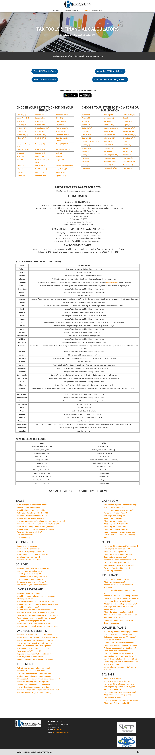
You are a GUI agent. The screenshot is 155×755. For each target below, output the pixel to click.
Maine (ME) (39, 121)
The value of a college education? (30, 579)
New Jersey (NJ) (40, 166)
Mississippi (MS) (40, 138)
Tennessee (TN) (128, 145)
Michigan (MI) (39, 131)
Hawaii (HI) (20, 156)
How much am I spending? (114, 507)
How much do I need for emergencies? (118, 510)
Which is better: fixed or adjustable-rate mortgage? (36, 618)
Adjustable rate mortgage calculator (31, 620)
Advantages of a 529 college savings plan (33, 576)
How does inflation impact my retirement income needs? (38, 679)
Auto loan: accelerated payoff (28, 557)
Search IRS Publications (45, 79)
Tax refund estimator (25, 535)
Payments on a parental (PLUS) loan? (31, 582)
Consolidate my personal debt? (115, 557)
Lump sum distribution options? (116, 651)
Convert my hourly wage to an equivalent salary (35, 643)
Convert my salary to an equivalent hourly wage (35, 640)
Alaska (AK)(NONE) (23, 118)
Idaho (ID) (20, 160)
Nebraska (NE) (40, 153)
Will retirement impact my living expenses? (33, 668)
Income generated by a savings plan (117, 681)
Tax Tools (84, 10)
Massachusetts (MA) (42, 128)
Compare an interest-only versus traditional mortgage (37, 626)
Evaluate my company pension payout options (121, 631)
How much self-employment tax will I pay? (33, 515)
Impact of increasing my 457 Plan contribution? (35, 659)
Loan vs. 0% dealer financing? (28, 549)
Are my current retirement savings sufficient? (34, 673)
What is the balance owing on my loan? (118, 554)
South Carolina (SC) (62, 135)
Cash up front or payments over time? (118, 562)
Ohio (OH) (59, 118)
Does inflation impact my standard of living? (120, 505)
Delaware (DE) (21, 138)
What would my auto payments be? (30, 551)
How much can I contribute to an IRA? (118, 634)
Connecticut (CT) (22, 135)
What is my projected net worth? (116, 524)
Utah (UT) (59, 153)
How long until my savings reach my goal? (119, 686)
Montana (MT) (40, 150)
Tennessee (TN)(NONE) (63, 150)
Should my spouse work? (113, 518)
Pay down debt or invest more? (115, 513)
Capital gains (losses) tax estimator (30, 518)
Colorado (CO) (21, 131)
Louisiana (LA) (40, 118)
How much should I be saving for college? (33, 568)
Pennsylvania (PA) (62, 128)
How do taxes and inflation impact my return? (121, 700)
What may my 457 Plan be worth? (30, 656)
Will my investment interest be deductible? (33, 513)
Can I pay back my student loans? (30, 571)
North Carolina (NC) (41, 176)
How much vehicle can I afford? (29, 560)
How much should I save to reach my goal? (120, 692)
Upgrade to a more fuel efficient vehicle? (32, 554)
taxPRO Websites (46, 752)
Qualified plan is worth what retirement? (119, 642)
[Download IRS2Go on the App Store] (85, 95)
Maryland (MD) (40, 125)
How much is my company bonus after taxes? (34, 635)
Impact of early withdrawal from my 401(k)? (120, 659)
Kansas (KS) (21, 176)
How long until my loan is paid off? (117, 549)
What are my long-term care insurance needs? (121, 598)
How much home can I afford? (28, 593)
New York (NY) (39, 172)
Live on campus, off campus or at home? (32, 585)
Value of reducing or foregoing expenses (119, 532)
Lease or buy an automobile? (28, 546)
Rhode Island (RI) (61, 131)
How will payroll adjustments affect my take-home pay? (38, 637)
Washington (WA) (128, 158)
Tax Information (70, 10)
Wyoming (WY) (61, 176)
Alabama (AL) (21, 115)
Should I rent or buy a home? (28, 607)
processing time (112, 282)
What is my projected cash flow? (116, 529)
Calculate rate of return (112, 697)
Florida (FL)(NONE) (23, 150)
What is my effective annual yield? (117, 703)
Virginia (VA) (60, 160)
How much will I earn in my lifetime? (117, 601)
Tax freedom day (23, 537)
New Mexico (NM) (41, 169)
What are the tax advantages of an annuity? (120, 604)
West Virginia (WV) (62, 169)
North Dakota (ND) (62, 115)
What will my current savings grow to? (118, 695)
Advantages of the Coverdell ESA (29, 574)
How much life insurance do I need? (117, 579)
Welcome (58, 10)
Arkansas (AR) (21, 125)
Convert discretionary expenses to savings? (33, 687)
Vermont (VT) (60, 156)
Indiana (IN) (21, 169)
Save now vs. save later (113, 689)
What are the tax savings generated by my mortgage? (37, 615)
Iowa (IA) (20, 172)
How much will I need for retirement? (31, 670)
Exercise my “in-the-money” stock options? (33, 648)
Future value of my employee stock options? (34, 645)
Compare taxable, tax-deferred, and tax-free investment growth (41, 521)
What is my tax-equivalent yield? (29, 532)
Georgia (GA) (21, 153)
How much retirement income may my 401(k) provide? (38, 690)
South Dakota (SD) (129, 138)
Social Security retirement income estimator (34, 676)
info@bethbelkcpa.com (61, 732)
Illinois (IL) (20, 166)
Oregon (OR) (60, 125)
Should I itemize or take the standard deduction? (35, 529)
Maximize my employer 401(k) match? (118, 653)
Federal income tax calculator (28, 507)
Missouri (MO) (40, 144)
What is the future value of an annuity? (118, 612)
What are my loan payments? (115, 551)
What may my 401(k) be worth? (29, 651)
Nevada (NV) (39, 156)
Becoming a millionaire (112, 678)
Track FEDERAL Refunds (45, 71)
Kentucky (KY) (39, 115)
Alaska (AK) (86, 118)
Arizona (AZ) (21, 121)
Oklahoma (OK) (61, 121)
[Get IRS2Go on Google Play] (70, 95)
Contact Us (96, 10)
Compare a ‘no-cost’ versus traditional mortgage (35, 612)
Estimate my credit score (113, 570)
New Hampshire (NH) (111, 155)
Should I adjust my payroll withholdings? (32, 510)
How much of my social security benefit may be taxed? (38, 524)
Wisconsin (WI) (61, 172)
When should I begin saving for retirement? (33, 684)
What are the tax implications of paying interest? (35, 526)
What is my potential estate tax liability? (32, 505)
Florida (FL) (86, 145)
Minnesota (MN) (40, 135)
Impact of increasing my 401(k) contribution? (34, 654)
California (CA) (22, 128)
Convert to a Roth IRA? (112, 640)
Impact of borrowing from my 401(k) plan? (120, 656)
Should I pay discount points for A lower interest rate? (37, 604)
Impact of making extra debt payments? (119, 565)
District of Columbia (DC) (90, 141)
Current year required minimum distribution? (120, 645)
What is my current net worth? (115, 521)
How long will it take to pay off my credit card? (121, 546)
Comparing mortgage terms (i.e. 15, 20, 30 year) (35, 601)
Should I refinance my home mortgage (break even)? (37, 596)
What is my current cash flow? (115, 526)
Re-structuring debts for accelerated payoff (120, 560)
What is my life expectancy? (114, 582)
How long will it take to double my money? (119, 684)
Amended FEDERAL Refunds (110, 71)
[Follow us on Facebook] (138, 752)
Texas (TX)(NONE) (62, 144)
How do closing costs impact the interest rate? (34, 623)
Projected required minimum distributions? (120, 648)
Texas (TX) (126, 141)
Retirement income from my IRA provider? (120, 637)
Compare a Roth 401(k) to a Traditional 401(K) (34, 692)
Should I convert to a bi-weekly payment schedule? (36, 610)
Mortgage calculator (25, 599)
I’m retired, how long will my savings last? (33, 681)
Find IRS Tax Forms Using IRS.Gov (110, 79)
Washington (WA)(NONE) (64, 166)
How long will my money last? (115, 515)
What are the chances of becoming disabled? (121, 595)
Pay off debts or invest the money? (117, 568)
